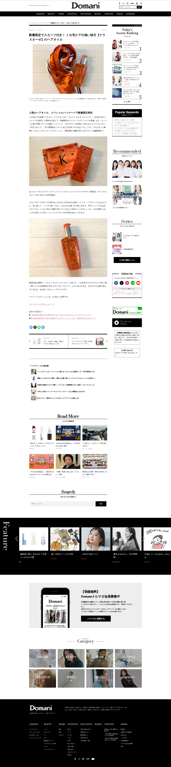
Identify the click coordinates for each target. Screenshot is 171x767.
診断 (117, 120)
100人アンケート (72, 752)
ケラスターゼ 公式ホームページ (42, 304)
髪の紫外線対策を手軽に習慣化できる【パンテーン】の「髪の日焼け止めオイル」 (64, 318)
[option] (33, 545)
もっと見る (127, 101)
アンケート (126, 321)
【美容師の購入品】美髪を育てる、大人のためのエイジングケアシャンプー (61, 315)
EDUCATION (85, 14)
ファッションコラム (34, 732)
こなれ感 (118, 122)
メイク (45, 729)
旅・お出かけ (71, 743)
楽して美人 (134, 133)
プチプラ (118, 133)
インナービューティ (49, 749)
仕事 (60, 732)
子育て (69, 740)
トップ (31, 23)
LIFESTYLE (72, 14)
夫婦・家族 (71, 746)
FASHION (40, 14)
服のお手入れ (124, 120)
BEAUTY (51, 14)
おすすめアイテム (34, 735)
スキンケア (47, 732)
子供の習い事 (84, 738)
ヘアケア (47, 23)
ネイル (45, 746)
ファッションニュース (35, 738)
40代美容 (118, 130)
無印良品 (126, 133)
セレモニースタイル (134, 122)
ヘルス (69, 738)
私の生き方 (71, 749)
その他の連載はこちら (127, 260)
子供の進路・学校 (85, 740)
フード (69, 732)
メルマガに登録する (96, 619)
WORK (61, 14)
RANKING (130, 14)
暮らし (69, 729)
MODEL (98, 14)
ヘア (42, 23)
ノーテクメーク (120, 128)
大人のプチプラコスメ (129, 130)
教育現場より (84, 735)
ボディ (45, 738)
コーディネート (33, 729)
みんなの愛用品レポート (133, 128)
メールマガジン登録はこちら (127, 288)
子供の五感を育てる (85, 729)
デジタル (61, 735)
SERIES (120, 14)
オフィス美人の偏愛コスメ (122, 125)
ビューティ (37, 23)
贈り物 (69, 755)
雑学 (60, 729)
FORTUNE (108, 14)
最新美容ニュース (48, 740)
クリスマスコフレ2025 (50, 743)
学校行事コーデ (84, 732)
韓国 (132, 120)
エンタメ (70, 735)
